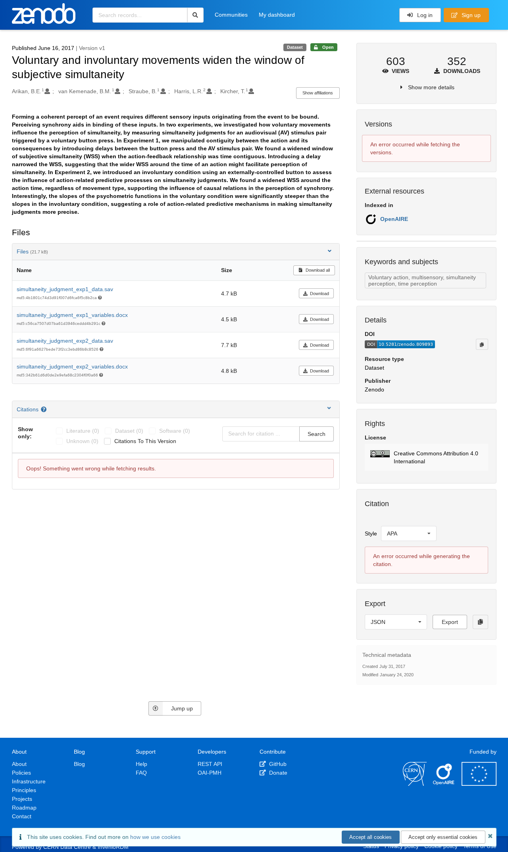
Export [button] (450, 622)
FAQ (141, 772)
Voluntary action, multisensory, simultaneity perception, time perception (422, 280)
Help (141, 764)
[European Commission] (479, 784)
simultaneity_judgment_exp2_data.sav (65, 341)
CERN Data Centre (67, 847)
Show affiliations (317, 92)
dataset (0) (129, 431)
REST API (210, 764)
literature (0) (82, 431)
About (19, 764)
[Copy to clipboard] (482, 344)
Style (371, 533)
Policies (21, 772)
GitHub (277, 764)
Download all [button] (317, 270)
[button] (426, 457)
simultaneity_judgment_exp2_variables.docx (72, 366)
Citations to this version (145, 441)
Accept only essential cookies (442, 837)
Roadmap (24, 807)
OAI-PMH (209, 772)
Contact (21, 816)
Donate (277, 772)
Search (316, 434)
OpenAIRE (394, 219)
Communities (231, 15)
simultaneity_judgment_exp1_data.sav (65, 289)
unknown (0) (82, 441)
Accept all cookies (370, 837)
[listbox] (409, 533)
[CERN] (415, 784)
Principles (24, 790)
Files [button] (32, 251)
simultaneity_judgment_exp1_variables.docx (72, 315)
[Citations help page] (44, 409)
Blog (79, 764)
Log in (424, 15)
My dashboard (277, 15)
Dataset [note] (295, 47)
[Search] (195, 15)
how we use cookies (155, 837)
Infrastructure (29, 781)
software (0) (174, 431)
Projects (22, 799)
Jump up (182, 708)
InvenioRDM (113, 847)
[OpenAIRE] (444, 784)
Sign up (470, 15)
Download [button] (319, 293)
